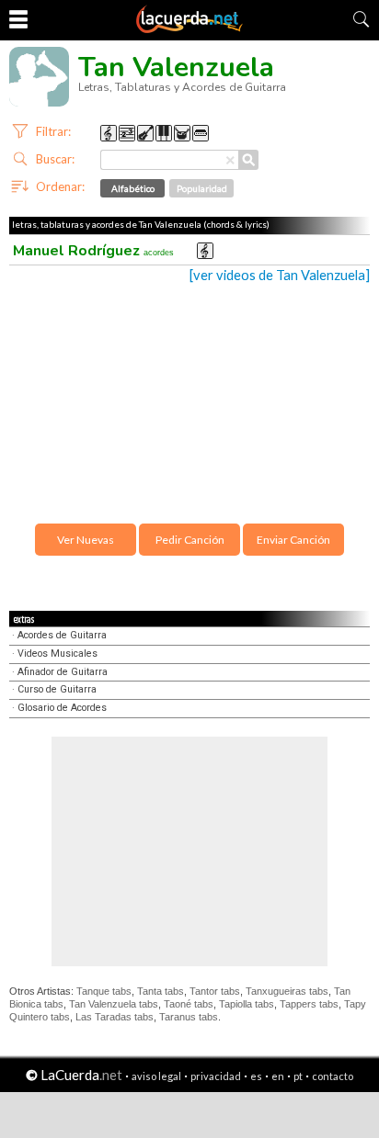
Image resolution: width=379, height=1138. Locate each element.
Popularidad (202, 188)
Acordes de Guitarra (62, 635)
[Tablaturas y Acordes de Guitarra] (189, 29)
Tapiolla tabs (246, 1003)
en (277, 1076)
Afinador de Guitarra (62, 672)
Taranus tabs (188, 1016)
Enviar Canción (293, 539)
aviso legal (156, 1076)
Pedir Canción (189, 539)
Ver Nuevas (85, 539)
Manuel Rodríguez (93, 251)
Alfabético (133, 188)
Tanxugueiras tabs (287, 991)
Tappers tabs (309, 1003)
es (256, 1076)
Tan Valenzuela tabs (113, 1003)
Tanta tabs (160, 991)
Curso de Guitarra (57, 689)
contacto (332, 1076)
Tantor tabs (215, 991)
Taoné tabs (188, 1003)
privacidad (215, 1076)
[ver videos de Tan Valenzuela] (280, 275)
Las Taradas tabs (114, 1016)
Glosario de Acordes (62, 708)
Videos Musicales (57, 653)
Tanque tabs (104, 991)
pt (298, 1076)
